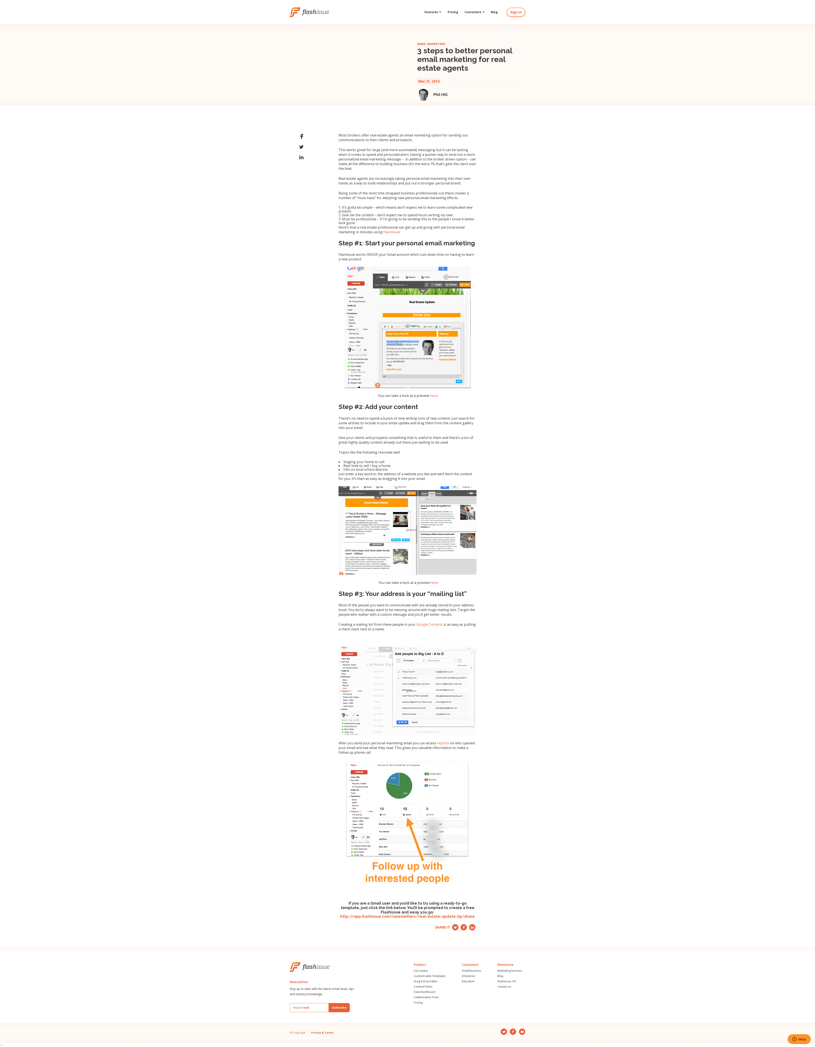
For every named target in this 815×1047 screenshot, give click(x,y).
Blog (494, 12)
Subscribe (339, 1007)
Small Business (471, 970)
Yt (471, 926)
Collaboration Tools (426, 997)
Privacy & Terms (322, 1032)
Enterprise (468, 976)
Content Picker (423, 986)
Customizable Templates (430, 976)
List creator (421, 970)
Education (468, 981)
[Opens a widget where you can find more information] (799, 1039)
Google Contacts (429, 624)
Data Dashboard (424, 992)
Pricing (453, 12)
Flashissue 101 (506, 981)
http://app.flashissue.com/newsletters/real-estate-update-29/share (407, 916)
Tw (455, 926)
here (433, 395)
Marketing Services (509, 970)
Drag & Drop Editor (426, 981)
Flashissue (391, 232)
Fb (462, 926)
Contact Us (504, 986)
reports (443, 743)
